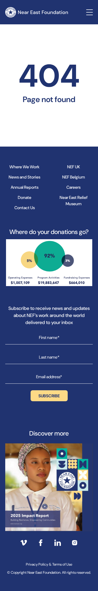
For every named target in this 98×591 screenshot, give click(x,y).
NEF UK (73, 167)
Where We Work (24, 167)
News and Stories (24, 177)
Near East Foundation (36, 12)
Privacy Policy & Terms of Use (49, 564)
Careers (73, 187)
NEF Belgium (73, 177)
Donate (24, 197)
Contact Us (24, 207)
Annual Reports (24, 187)
